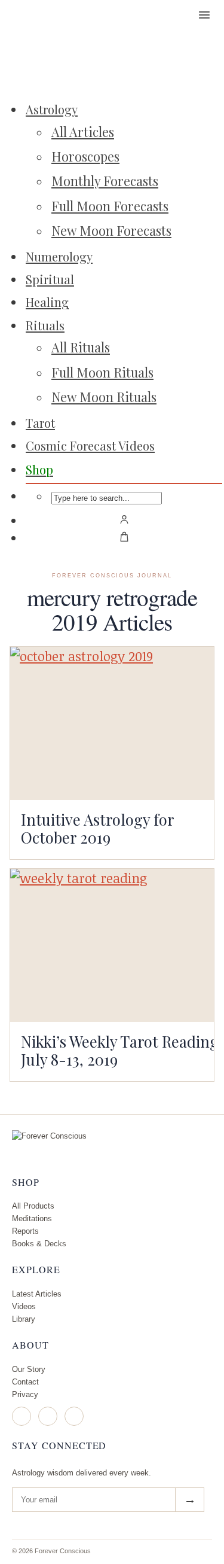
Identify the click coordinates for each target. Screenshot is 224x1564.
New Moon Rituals (104, 396)
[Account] (124, 519)
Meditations (32, 1218)
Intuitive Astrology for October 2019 (97, 828)
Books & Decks (39, 1243)
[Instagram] (21, 1416)
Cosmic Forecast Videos (90, 445)
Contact (25, 1381)
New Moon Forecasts (111, 230)
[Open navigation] (204, 15)
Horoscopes (85, 156)
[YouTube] (74, 1416)
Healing (47, 302)
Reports (25, 1231)
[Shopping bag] (124, 537)
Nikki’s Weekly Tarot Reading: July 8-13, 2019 (122, 1050)
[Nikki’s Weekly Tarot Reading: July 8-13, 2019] (112, 945)
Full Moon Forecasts (109, 205)
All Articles (82, 131)
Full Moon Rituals (102, 372)
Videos (24, 1306)
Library (23, 1319)
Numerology (59, 256)
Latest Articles (37, 1293)
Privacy (25, 1394)
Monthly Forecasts (104, 180)
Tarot (40, 423)
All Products (33, 1205)
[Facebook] (47, 1416)
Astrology (52, 109)
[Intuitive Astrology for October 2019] (112, 723)
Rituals (45, 325)
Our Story (28, 1369)
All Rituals (80, 347)
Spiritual (50, 279)
